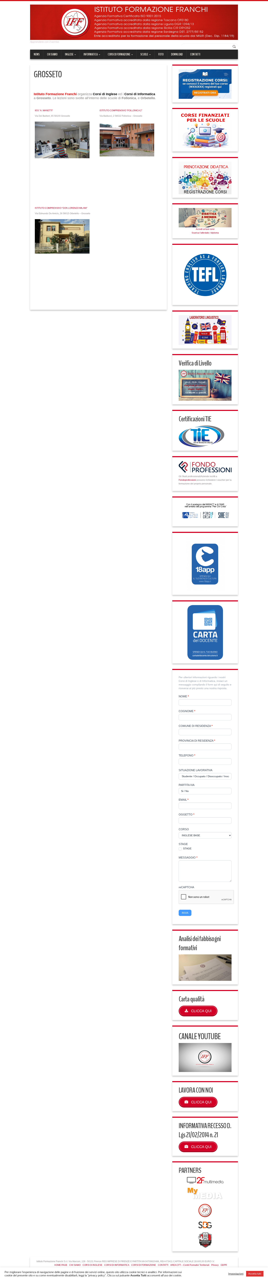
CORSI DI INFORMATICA (116, 1265)
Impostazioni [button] (235, 1273)
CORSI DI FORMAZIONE (117, 55)
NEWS (37, 54)
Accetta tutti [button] (254, 1273)
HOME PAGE (60, 1265)
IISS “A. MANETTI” (44, 110)
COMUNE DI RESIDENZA (196, 725)
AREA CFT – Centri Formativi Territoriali (189, 1265)
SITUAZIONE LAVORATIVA (195, 770)
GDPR (224, 1265)
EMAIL (184, 799)
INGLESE (67, 55)
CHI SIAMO (52, 54)
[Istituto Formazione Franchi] (134, 22)
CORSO (184, 829)
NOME (184, 696)
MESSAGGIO (188, 857)
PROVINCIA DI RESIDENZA (197, 740)
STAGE (183, 844)
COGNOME (187, 711)
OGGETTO (186, 814)
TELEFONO (187, 755)
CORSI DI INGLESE (92, 1265)
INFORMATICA (89, 55)
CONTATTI (195, 54)
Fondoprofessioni (187, 480)
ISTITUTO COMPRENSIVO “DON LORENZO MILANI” (61, 208)
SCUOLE (142, 55)
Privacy (215, 1265)
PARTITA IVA (187, 784)
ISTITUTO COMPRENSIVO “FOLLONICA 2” (121, 110)
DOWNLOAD (177, 54)
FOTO (161, 54)
